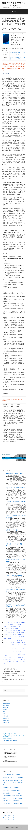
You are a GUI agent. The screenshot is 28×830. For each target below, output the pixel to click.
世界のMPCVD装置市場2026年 (11, 787)
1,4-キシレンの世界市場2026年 (14, 575)
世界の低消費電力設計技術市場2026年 (12, 780)
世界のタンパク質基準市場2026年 (11, 790)
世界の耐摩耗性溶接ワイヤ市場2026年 (12, 796)
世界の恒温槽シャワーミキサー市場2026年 (13, 793)
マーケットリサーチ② (8, 817)
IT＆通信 (5, 709)
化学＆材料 (5, 707)
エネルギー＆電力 (7, 722)
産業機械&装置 (6, 703)
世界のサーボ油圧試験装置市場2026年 (16, 501)
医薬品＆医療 (6, 705)
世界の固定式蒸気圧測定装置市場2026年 (13, 634)
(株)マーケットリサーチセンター (14, 4)
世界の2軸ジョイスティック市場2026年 (13, 777)
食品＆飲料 (5, 716)
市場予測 (9, 673)
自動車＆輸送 (6, 718)
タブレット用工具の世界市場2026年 (15, 487)
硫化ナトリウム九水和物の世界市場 (12, 626)
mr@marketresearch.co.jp (10, 740)
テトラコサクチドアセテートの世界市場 (13, 640)
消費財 (4, 714)
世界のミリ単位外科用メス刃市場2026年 (13, 652)
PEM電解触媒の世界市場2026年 (14, 473)
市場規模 (14, 673)
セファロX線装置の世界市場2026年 (12, 774)
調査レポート (16, 669)
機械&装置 (9, 669)
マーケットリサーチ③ (8, 819)
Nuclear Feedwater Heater (11, 671)
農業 (4, 711)
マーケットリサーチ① (8, 815)
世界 (5, 669)
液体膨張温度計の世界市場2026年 (12, 628)
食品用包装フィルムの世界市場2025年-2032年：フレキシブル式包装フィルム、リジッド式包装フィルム (15, 644)
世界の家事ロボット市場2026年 (14, 530)
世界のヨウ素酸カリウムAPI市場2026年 (13, 803)
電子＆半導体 (6, 720)
